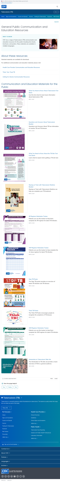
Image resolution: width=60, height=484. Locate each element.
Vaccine (31, 16)
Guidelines (33, 418)
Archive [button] (4, 465)
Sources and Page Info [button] (10, 378)
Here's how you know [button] (6, 2)
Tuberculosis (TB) (7, 12)
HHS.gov (3, 480)
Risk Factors (56, 16)
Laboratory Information (36, 435)
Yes (4, 387)
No (16, 387)
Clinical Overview (35, 415)
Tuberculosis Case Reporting (38, 430)
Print (51, 378)
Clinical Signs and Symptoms (38, 420)
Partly (10, 387)
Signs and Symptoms (11, 16)
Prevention (5, 434)
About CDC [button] (5, 453)
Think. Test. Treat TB (9, 72)
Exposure (49, 16)
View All (5, 408)
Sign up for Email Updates (10, 444)
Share (56, 378)
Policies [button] (4, 457)
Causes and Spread (22, 16)
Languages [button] (5, 461)
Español (56, 21)
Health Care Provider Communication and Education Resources (21, 67)
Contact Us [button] (5, 449)
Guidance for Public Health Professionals (41, 432)
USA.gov (9, 480)
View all (5, 437)
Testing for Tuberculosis (40, 16)
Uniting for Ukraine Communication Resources (16, 77)
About (2, 16)
